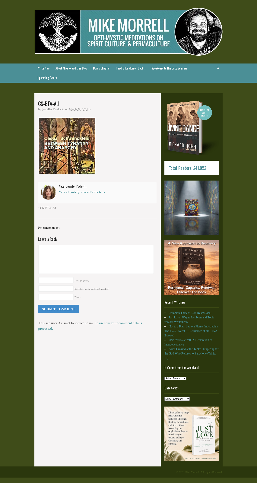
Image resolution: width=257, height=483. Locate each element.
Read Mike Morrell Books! (130, 68)
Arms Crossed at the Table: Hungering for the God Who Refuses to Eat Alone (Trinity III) (191, 353)
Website (78, 297)
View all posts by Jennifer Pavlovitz (82, 192)
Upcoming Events (47, 78)
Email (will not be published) (92, 288)
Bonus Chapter (101, 68)
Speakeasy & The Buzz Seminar (169, 68)
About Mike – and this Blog (71, 68)
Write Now (43, 68)
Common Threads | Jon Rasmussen (190, 313)
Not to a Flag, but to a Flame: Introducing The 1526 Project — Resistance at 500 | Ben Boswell (191, 330)
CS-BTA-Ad (47, 208)
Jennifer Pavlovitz (53, 109)
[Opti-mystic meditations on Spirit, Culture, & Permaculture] (128, 53)
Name (82, 280)
